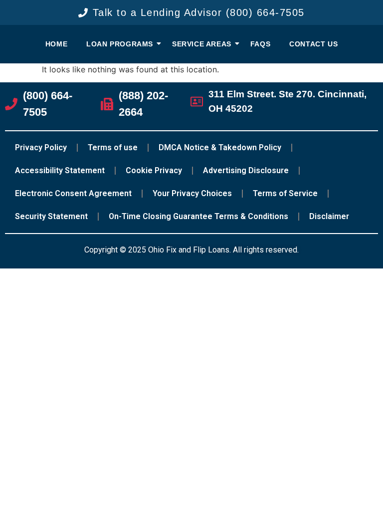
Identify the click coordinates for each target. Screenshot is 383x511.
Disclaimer (329, 216)
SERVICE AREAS (201, 44)
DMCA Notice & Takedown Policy (220, 147)
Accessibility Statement (60, 170)
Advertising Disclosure (246, 170)
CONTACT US (313, 44)
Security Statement (51, 216)
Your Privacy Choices (192, 193)
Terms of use (113, 147)
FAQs (260, 44)
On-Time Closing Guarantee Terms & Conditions (198, 216)
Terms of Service (285, 193)
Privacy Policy (41, 147)
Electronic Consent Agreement (73, 193)
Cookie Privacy (154, 170)
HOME (56, 44)
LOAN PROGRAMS (119, 44)
